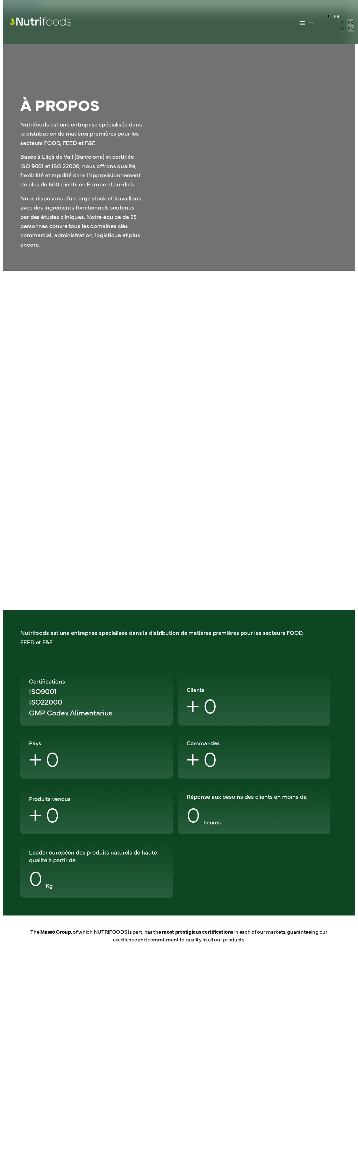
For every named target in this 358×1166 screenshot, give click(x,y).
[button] (302, 23)
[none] (344, 22)
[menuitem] (336, 16)
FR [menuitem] (336, 16)
